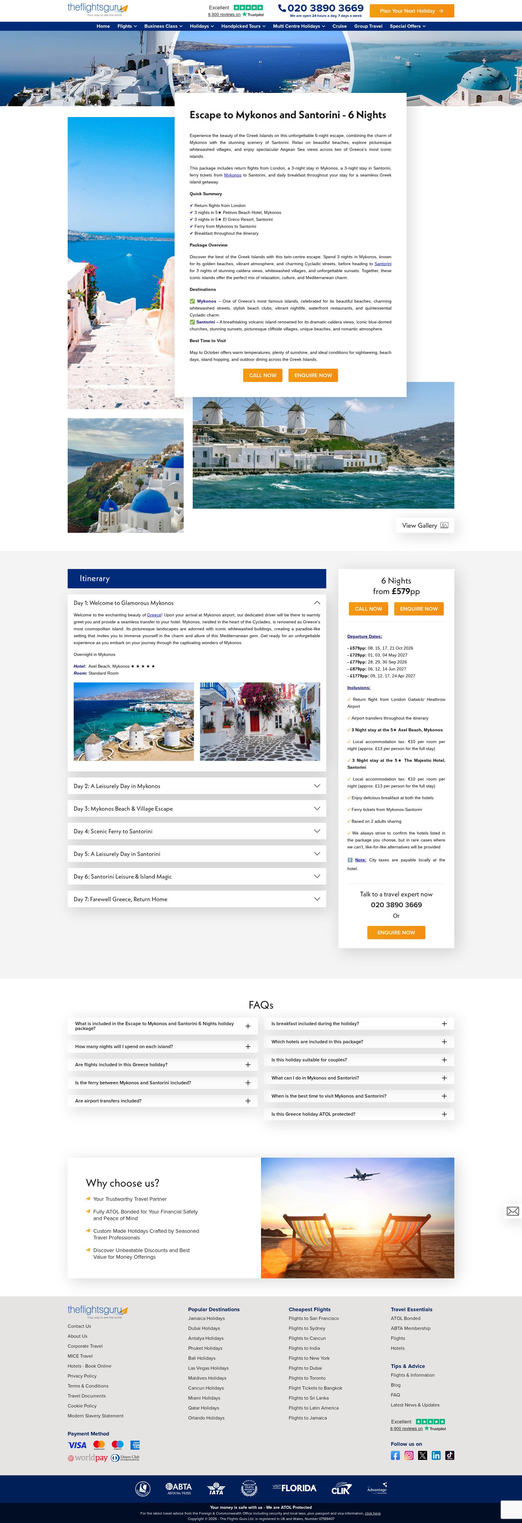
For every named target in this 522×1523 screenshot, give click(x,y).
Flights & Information (413, 1375)
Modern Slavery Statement (96, 1415)
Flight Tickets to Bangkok (315, 1388)
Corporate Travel (85, 1346)
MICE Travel (80, 1356)
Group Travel (368, 26)
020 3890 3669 (396, 904)
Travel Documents (87, 1395)
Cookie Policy (82, 1405)
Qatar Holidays (203, 1407)
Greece (154, 614)
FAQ (395, 1394)
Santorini (383, 263)
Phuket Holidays (205, 1348)
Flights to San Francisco (314, 1318)
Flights (398, 1338)
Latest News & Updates (415, 1404)
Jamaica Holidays (206, 1318)
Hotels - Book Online (89, 1365)
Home (103, 26)
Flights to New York (309, 1358)
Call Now (262, 375)
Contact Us (79, 1326)
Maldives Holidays (207, 1378)
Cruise (340, 26)
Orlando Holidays (206, 1417)
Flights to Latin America (314, 1407)
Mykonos (232, 175)
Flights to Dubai (305, 1368)
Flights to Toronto (307, 1378)
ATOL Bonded (405, 1318)
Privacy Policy (82, 1375)
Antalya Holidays (206, 1338)
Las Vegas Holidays (208, 1368)
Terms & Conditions (88, 1385)
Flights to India (304, 1348)
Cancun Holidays (206, 1388)
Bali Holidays (201, 1358)
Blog (396, 1385)
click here (373, 1513)
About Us (77, 1336)
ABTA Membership (410, 1328)
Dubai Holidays (204, 1328)
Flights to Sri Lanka (309, 1397)
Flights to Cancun (307, 1338)
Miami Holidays (204, 1397)
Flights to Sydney (307, 1328)
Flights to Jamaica (308, 1417)
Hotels (397, 1348)
